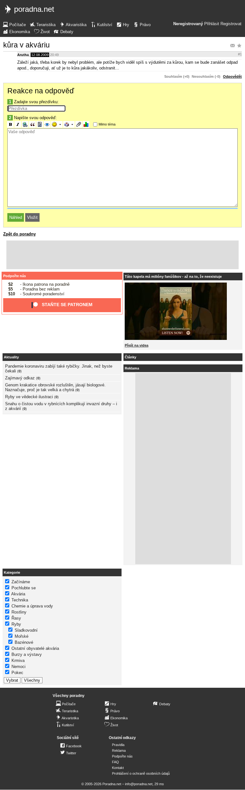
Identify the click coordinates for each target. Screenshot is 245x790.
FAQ (115, 762)
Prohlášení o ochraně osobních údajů (141, 773)
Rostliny (18, 612)
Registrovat (230, 24)
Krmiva (18, 660)
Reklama (119, 750)
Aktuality (11, 357)
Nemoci (18, 666)
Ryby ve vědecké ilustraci (29, 396)
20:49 (54, 55)
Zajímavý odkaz (20, 378)
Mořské (21, 636)
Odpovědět (232, 76)
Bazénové (24, 642)
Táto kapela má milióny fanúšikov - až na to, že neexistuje (173, 276)
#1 (240, 54)
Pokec (17, 672)
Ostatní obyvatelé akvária (35, 648)
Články (130, 357)
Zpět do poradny (19, 234)
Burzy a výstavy (26, 654)
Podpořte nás (14, 276)
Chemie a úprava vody (32, 606)
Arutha (23, 55)
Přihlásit (211, 24)
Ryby (16, 624)
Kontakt (118, 768)
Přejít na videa (136, 345)
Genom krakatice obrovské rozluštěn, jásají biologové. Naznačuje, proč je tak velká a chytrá (55, 387)
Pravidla (118, 745)
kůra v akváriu (26, 45)
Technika (19, 600)
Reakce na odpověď (40, 91)
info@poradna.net (138, 784)
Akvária (18, 594)
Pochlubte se (23, 587)
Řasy (16, 618)
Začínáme (20, 581)
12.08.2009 (39, 55)
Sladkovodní (26, 630)
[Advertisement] (122, 255)
